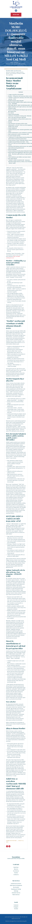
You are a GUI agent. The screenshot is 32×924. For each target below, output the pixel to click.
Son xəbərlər (11, 113)
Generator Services (16, 892)
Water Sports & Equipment (16, 885)
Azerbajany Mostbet (11, 840)
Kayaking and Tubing (16, 889)
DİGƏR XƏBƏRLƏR (12, 128)
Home (11, 62)
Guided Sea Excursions (16, 883)
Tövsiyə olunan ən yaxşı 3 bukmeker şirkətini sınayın (20, 140)
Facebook (16, 905)
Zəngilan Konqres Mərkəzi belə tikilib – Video (18, 142)
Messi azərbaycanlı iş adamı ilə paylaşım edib (18, 134)
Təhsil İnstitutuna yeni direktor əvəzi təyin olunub (19, 157)
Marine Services (16, 894)
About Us (16, 869)
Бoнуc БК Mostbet (12, 149)
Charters (16, 872)
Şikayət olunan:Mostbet (13, 114)
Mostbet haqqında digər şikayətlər (16, 100)
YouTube (16, 908)
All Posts (16, 62)
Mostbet (10, 122)
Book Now (16, 867)
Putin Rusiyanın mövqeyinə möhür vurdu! (17, 123)
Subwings (16, 891)
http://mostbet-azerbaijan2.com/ (13, 257)
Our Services (16, 871)
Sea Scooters (16, 887)
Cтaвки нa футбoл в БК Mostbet (15, 94)
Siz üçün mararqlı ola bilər (14, 135)
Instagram (16, 907)
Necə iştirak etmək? (12, 158)
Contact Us (16, 874)
